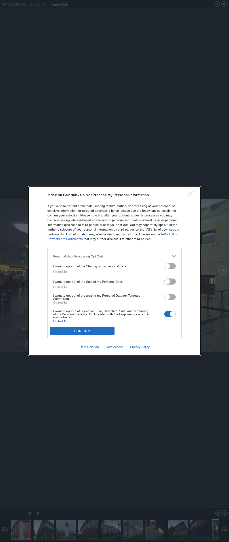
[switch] (170, 266)
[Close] (192, 195)
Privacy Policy (140, 347)
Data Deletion (89, 347)
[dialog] (114, 271)
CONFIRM (82, 331)
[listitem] (114, 256)
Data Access (114, 347)
